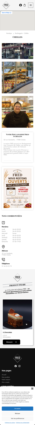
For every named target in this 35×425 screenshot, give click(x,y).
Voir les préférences (17, 418)
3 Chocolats (7, 332)
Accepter (17, 408)
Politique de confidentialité (22, 422)
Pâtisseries (7, 337)
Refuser (17, 413)
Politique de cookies (10, 422)
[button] (32, 388)
